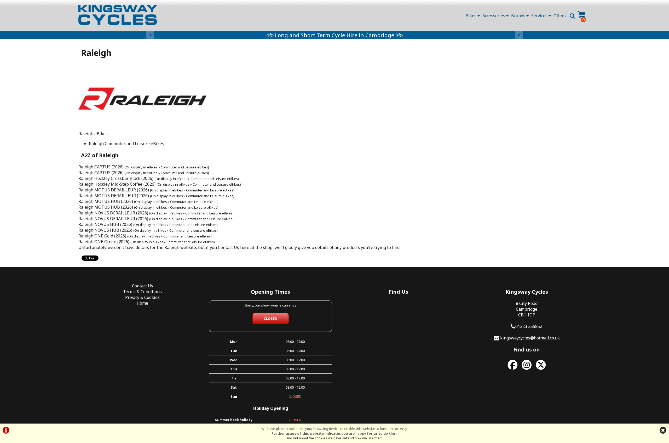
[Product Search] (572, 15)
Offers (559, 16)
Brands (518, 16)
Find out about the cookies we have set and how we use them (334, 438)
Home (142, 303)
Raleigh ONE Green (97, 242)
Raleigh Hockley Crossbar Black (109, 178)
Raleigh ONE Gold (95, 236)
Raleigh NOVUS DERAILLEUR (106, 213)
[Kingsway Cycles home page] (117, 15)
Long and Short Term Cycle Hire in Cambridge (335, 35)
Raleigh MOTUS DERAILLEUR (107, 190)
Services (540, 16)
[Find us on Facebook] (512, 370)
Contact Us (228, 247)
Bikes (471, 16)
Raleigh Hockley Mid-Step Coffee (110, 184)
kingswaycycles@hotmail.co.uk (530, 338)
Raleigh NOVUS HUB (98, 224)
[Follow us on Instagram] (526, 370)
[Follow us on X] (540, 370)
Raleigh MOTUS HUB (99, 201)
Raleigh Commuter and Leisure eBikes (126, 143)
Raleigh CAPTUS (94, 167)
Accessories (494, 16)
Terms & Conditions (142, 291)
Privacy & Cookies (142, 297)
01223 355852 (528, 326)
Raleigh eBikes (93, 134)
